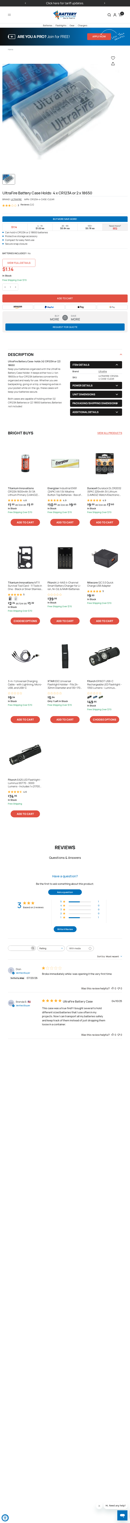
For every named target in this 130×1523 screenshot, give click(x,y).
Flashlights (60, 25)
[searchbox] (19, 948)
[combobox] (51, 948)
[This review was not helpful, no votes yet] (118, 989)
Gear (72, 25)
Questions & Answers (65, 858)
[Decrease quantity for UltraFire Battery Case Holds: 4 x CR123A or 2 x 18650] (5, 287)
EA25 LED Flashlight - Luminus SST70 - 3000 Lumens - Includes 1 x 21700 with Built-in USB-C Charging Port (25, 783)
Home (10, 49)
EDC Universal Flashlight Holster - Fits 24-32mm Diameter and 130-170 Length (64, 684)
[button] (109, 14)
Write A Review (65, 929)
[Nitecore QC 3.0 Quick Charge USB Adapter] (104, 557)
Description (21, 354)
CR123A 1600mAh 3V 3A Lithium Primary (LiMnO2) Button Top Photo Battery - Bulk (23, 491)
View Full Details (18, 263)
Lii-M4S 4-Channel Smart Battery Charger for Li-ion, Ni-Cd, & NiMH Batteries (64, 586)
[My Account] (115, 14)
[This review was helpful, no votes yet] (113, 989)
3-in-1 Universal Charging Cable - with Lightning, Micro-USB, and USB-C (25, 684)
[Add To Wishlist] (113, 58)
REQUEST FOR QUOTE (65, 327)
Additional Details (85, 412)
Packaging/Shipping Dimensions (94, 403)
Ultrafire (16, 199)
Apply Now (99, 36)
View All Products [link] (109, 433)
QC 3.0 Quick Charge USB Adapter (100, 584)
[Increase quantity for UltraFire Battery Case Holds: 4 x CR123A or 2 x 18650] (15, 287)
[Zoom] (60, 111)
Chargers (82, 25)
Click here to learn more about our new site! (35, 3)
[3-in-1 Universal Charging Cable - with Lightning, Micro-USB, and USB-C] (25, 656)
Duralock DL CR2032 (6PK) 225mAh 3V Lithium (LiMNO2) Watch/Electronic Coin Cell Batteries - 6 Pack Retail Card (104, 491)
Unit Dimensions (83, 394)
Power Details (82, 385)
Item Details (80, 365)
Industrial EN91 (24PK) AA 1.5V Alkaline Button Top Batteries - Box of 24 (64, 491)
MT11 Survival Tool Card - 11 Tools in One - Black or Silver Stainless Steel (25, 586)
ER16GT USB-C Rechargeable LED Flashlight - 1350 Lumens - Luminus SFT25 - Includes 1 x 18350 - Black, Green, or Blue (104, 684)
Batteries (47, 25)
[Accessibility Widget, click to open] (5, 1517)
